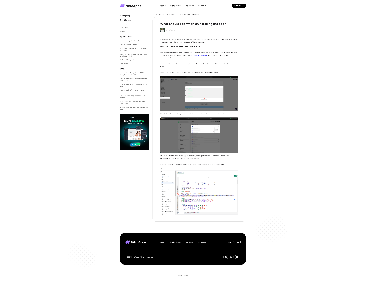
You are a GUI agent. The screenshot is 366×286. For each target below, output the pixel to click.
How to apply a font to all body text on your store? (133, 85)
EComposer (185, 275)
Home (154, 14)
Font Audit (124, 64)
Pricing (122, 32)
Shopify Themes (175, 6)
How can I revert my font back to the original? (133, 97)
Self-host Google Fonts (128, 60)
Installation (124, 28)
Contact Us (201, 6)
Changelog (125, 15)
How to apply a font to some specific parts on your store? (133, 91)
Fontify (162, 14)
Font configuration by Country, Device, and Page (134, 49)
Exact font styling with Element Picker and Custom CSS (133, 55)
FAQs (122, 69)
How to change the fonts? (129, 41)
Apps (162, 6)
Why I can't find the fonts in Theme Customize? (132, 102)
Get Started (125, 20)
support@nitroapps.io (199, 55)
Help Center (189, 6)
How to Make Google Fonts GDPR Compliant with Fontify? (132, 74)
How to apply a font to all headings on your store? (133, 79)
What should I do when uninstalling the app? (134, 108)
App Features (126, 37)
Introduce (123, 24)
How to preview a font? (128, 45)
